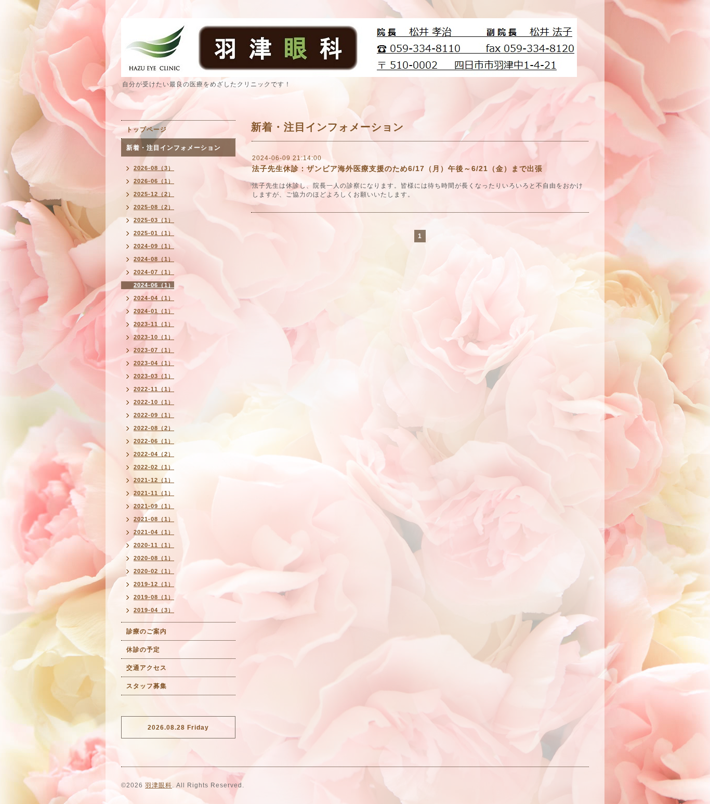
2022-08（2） (154, 428)
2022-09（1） (154, 415)
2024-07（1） (154, 272)
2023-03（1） (154, 376)
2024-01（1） (154, 311)
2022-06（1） (154, 441)
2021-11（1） (154, 493)
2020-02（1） (154, 571)
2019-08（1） (154, 597)
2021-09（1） (154, 506)
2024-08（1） (154, 259)
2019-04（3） (154, 610)
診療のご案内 (146, 631)
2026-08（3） (154, 168)
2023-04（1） (154, 363)
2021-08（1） (154, 519)
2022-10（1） (154, 402)
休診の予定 (143, 649)
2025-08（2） (154, 207)
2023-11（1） (154, 324)
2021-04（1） (154, 532)
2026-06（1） (154, 181)
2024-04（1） (154, 298)
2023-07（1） (154, 350)
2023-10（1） (154, 337)
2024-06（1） (154, 285)
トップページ (146, 129)
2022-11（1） (154, 389)
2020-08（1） (154, 558)
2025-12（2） (154, 194)
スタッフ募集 (146, 686)
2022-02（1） (154, 467)
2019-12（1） (154, 584)
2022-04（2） (154, 454)
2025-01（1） (154, 233)
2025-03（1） (154, 220)
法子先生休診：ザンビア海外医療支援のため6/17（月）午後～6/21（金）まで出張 (397, 168)
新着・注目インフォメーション (173, 147)
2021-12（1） (154, 480)
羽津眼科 (158, 785)
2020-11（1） (154, 545)
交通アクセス (146, 667)
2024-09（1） (154, 246)
